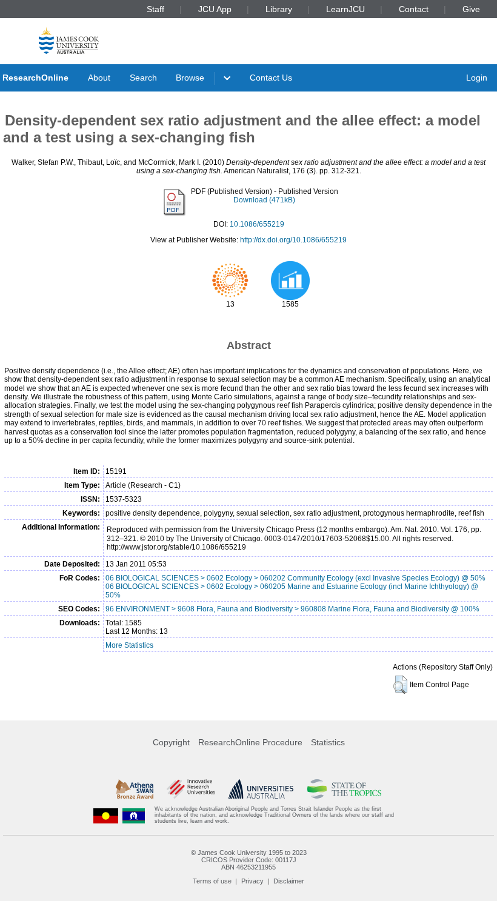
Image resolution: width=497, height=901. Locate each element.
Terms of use (212, 881)
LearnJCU (345, 9)
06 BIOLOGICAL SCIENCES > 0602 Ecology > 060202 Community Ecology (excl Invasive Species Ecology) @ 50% (295, 578)
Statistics (328, 742)
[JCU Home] (69, 40)
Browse (190, 77)
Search (143, 77)
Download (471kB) (264, 200)
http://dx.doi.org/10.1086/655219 (293, 240)
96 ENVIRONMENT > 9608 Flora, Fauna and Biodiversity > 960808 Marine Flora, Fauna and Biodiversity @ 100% (292, 609)
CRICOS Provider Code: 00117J (248, 859)
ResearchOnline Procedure (250, 742)
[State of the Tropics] (344, 789)
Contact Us (271, 77)
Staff (155, 9)
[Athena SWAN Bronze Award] (134, 789)
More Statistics (129, 645)
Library (278, 9)
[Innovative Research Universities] (191, 789)
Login (476, 77)
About (99, 77)
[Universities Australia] (260, 789)
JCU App (215, 9)
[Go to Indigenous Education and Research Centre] (106, 815)
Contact (414, 9)
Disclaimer (288, 881)
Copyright (171, 742)
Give (471, 9)
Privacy (252, 881)
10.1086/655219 (257, 224)
